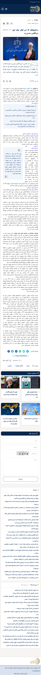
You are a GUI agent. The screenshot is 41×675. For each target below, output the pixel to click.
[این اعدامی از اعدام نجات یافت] (30, 409)
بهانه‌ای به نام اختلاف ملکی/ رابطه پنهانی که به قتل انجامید (23, 618)
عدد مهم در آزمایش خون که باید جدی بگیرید (27, 590)
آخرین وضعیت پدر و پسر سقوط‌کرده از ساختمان (26, 621)
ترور (28, 366)
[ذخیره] (8, 23)
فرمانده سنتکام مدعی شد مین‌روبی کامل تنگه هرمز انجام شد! (22, 562)
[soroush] (12, 351)
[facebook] (8, 351)
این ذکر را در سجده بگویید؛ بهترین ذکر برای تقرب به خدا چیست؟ (21, 627)
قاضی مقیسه (19, 366)
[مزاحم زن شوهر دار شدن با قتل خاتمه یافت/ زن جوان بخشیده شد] (10, 409)
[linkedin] (16, 351)
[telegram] (27, 351)
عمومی (29, 20)
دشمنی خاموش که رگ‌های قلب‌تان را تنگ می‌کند (26, 593)
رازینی (9, 366)
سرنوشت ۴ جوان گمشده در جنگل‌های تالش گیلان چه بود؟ (23, 624)
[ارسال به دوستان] (11, 23)
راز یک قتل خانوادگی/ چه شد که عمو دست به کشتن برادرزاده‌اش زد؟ (20, 636)
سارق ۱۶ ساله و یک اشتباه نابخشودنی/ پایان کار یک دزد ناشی (22, 645)
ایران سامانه (16, 674)
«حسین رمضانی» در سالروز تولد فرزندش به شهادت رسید (23, 578)
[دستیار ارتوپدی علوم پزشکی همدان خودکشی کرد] (30, 382)
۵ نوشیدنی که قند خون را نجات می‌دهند (28, 609)
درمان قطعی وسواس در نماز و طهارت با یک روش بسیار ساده (22, 535)
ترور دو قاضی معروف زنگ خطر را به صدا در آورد (22, 121)
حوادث (36, 20)
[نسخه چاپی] (4, 23)
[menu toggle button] (6, 9)
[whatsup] (20, 351)
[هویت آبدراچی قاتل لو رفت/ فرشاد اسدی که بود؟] (10, 382)
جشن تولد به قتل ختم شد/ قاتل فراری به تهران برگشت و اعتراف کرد (21, 642)
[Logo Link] (35, 9)
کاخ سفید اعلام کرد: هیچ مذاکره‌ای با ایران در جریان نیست (23, 532)
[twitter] (23, 351)
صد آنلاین (29, 89)
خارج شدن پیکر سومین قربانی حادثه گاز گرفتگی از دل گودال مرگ (22, 639)
